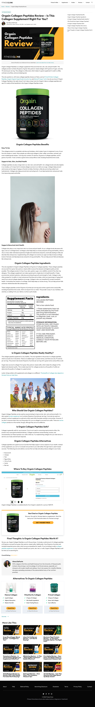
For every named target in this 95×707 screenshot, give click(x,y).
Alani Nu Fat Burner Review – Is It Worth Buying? (30, 638)
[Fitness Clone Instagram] (51, 694)
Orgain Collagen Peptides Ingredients (77, 16)
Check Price (11, 608)
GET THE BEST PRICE (43, 522)
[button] (92, 2)
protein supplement (14, 416)
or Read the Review (11, 611)
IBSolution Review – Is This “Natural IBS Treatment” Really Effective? (32, 657)
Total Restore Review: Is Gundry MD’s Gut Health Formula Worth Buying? (11, 675)
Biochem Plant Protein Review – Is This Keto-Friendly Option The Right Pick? (53, 639)
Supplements (65, 2)
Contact (88, 2)
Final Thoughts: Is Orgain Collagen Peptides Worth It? (80, 31)
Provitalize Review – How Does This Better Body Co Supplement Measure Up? (52, 657)
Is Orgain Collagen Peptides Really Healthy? (78, 19)
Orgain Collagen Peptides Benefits (76, 14)
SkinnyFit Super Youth (40, 79)
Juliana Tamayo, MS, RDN (18, 24)
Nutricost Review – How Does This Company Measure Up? (31, 675)
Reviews (80, 2)
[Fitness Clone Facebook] (46, 694)
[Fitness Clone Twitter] (43, 694)
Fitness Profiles (54, 2)
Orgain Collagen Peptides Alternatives (77, 25)
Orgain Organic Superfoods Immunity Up (19, 79)
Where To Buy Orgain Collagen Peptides (77, 27)
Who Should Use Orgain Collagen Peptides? (78, 21)
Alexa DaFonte (12, 23)
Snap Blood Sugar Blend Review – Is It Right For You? (11, 638)
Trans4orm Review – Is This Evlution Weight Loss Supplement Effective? (12, 657)
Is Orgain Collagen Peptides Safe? (76, 23)
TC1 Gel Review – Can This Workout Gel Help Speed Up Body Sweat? (53, 675)
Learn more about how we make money (45, 62)
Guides (73, 2)
